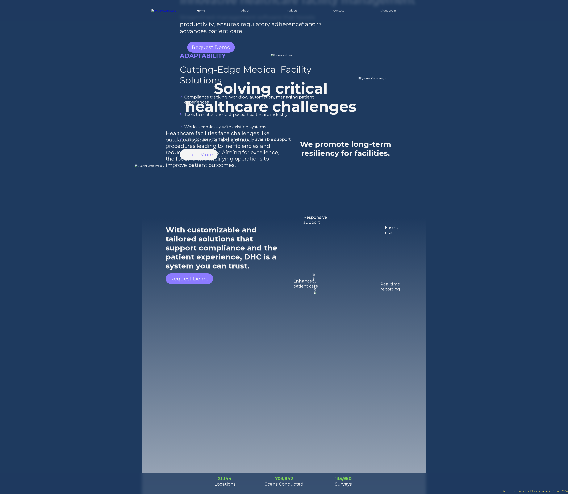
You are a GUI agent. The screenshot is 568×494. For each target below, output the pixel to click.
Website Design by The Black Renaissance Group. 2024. (535, 491)
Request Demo (189, 279)
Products (291, 10)
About (245, 10)
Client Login (388, 10)
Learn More (198, 154)
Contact (338, 10)
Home (201, 10)
